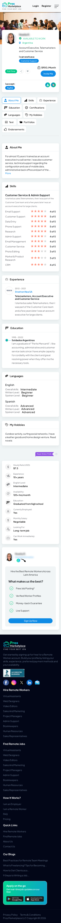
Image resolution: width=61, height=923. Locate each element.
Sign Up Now (30, 620)
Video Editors (10, 706)
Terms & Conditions (30, 914)
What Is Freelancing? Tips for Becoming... (25, 865)
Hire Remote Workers (16, 690)
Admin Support (11, 721)
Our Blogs (9, 854)
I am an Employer (12, 804)
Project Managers (12, 716)
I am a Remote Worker (15, 809)
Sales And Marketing (14, 711)
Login (36, 5)
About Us (8, 841)
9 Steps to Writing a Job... (16, 875)
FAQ (5, 814)
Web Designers (11, 701)
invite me (48, 73)
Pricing (6, 819)
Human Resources (13, 731)
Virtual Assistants (12, 696)
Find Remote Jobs (14, 744)
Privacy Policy (10, 914)
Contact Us (9, 846)
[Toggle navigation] (56, 6)
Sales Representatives (15, 736)
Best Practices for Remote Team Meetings (25, 860)
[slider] (39, 211)
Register (46, 5)
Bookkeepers (10, 726)
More (8, 173)
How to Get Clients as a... (16, 870)
